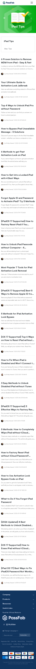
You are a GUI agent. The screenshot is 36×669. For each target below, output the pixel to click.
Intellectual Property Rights (17, 646)
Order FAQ (13, 641)
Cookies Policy (17, 644)
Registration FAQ (5, 641)
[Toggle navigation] (31, 2)
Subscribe (23, 635)
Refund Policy (21, 641)
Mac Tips (8, 49)
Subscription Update (27, 644)
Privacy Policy (29, 641)
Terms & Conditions (7, 644)
